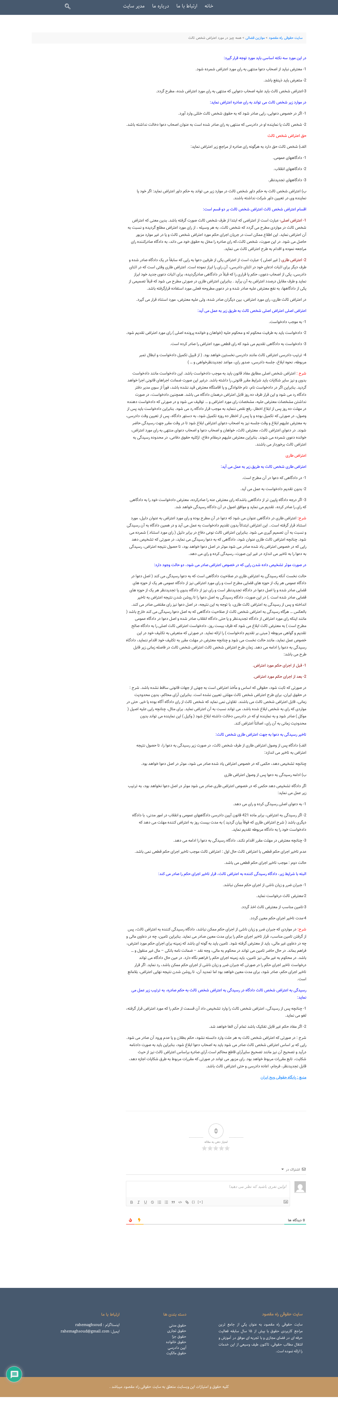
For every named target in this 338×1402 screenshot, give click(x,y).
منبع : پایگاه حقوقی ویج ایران (283, 1077)
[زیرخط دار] (145, 1202)
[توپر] (131, 1202)
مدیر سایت (134, 6)
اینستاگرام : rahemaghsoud (97, 1325)
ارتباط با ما (186, 6)
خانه (209, 6)
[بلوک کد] (180, 1202)
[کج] (138, 1202)
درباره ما (160, 6)
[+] (200, 1202)
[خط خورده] (152, 1202)
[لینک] (187, 1202)
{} (193, 1202)
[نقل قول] (173, 1202)
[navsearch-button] (70, 7)
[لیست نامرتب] (166, 1202)
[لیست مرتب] (159, 1202)
